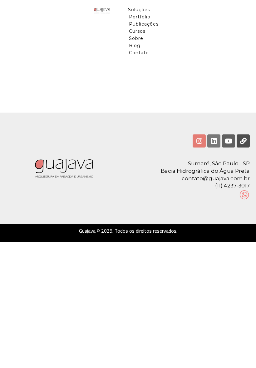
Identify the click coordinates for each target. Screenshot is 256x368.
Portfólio (139, 17)
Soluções (139, 9)
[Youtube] (228, 141)
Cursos (137, 31)
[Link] (243, 141)
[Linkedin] (213, 141)
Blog (134, 45)
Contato (139, 53)
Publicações (144, 24)
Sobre (136, 38)
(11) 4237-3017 (232, 185)
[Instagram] (199, 141)
